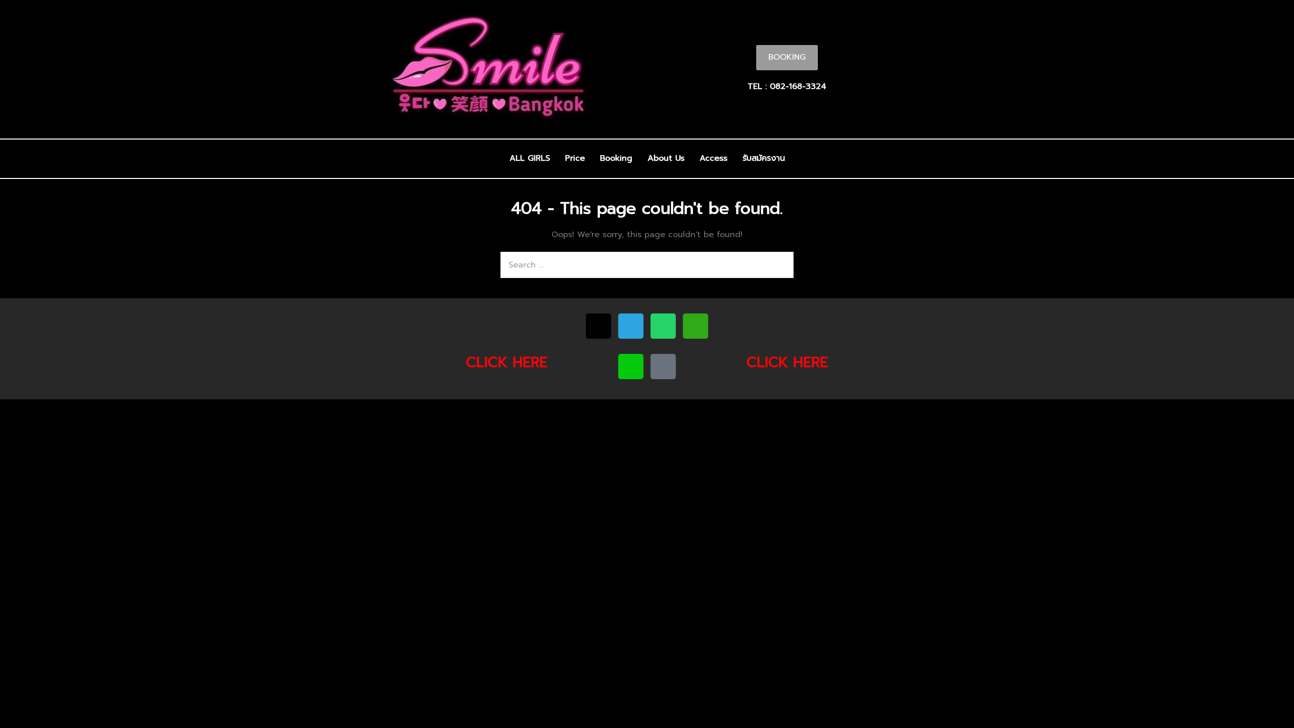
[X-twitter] (598, 326)
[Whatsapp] (663, 326)
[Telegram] (630, 326)
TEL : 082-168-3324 (787, 86)
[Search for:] (647, 265)
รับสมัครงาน (764, 158)
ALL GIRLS (530, 158)
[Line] (630, 366)
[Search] (780, 265)
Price (575, 158)
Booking (616, 158)
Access (713, 158)
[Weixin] (695, 326)
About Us (666, 158)
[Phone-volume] (663, 366)
